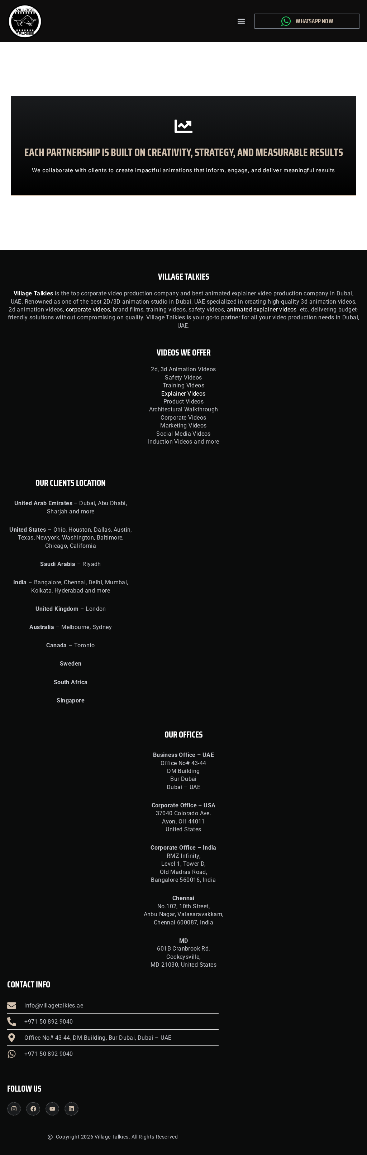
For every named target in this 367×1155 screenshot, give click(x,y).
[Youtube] (52, 1109)
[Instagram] (14, 1109)
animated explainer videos (262, 309)
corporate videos (88, 309)
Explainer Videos (183, 393)
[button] (241, 21)
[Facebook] (33, 1109)
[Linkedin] (71, 1109)
